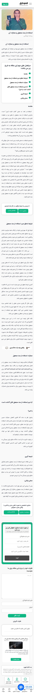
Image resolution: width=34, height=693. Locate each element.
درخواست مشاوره (24, 512)
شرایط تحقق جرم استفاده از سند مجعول (16, 78)
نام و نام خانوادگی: (24, 536)
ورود (4, 4)
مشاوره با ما (23, 211)
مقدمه (25, 74)
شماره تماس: (23, 547)
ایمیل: (30, 607)
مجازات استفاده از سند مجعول (19, 82)
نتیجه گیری (24, 94)
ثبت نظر (17, 615)
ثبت (17, 558)
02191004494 (12, 211)
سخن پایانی (24, 98)
